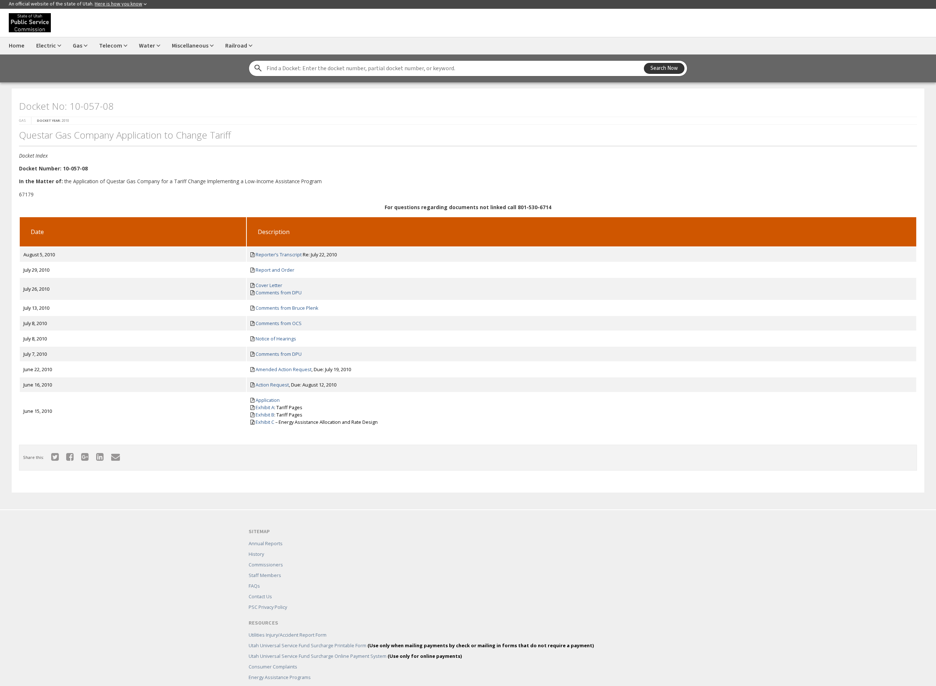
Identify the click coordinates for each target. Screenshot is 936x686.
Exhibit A (262, 405)
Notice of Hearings (273, 336)
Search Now (664, 68)
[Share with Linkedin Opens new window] (95, 454)
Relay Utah (260, 677)
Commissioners (266, 554)
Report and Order (272, 267)
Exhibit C (262, 419)
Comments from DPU (276, 290)
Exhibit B (262, 412)
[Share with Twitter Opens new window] (50, 454)
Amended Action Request (281, 367)
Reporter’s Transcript (276, 252)
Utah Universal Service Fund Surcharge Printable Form (421, 635)
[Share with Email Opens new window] (111, 454)
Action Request (270, 382)
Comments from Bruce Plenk (284, 305)
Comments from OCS (276, 321)
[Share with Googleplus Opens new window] (80, 454)
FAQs (254, 575)
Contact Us (260, 586)
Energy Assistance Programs (280, 666)
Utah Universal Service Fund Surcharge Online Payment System (355, 645)
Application (265, 398)
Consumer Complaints (273, 656)
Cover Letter (266, 283)
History (256, 543)
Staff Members (265, 564)
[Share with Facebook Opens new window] (65, 454)
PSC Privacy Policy (268, 596)
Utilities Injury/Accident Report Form (288, 624)
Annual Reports (266, 532)
